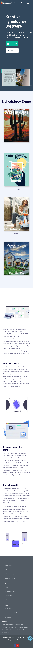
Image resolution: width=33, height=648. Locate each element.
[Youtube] (17, 645)
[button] (28, 2)
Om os (6, 587)
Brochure (16, 189)
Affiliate (7, 600)
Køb (6, 569)
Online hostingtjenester (11, 574)
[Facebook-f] (15, 645)
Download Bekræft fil (11, 613)
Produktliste (8, 565)
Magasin (16, 145)
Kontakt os (8, 617)
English (21, 3)
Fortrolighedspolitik (10, 591)
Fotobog (16, 233)
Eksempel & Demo (10, 578)
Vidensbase (8, 608)
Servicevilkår (8, 595)
